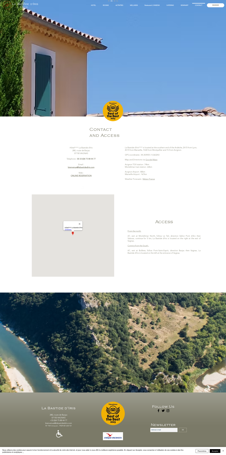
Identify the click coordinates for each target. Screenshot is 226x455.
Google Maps (151, 159)
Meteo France (149, 179)
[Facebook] (158, 411)
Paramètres (202, 451)
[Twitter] (163, 411)
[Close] (223, 451)
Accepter (215, 451)
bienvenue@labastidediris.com (81, 167)
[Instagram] (168, 411)
